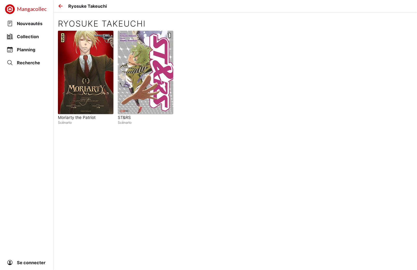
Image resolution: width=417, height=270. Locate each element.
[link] (86, 78)
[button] (60, 6)
